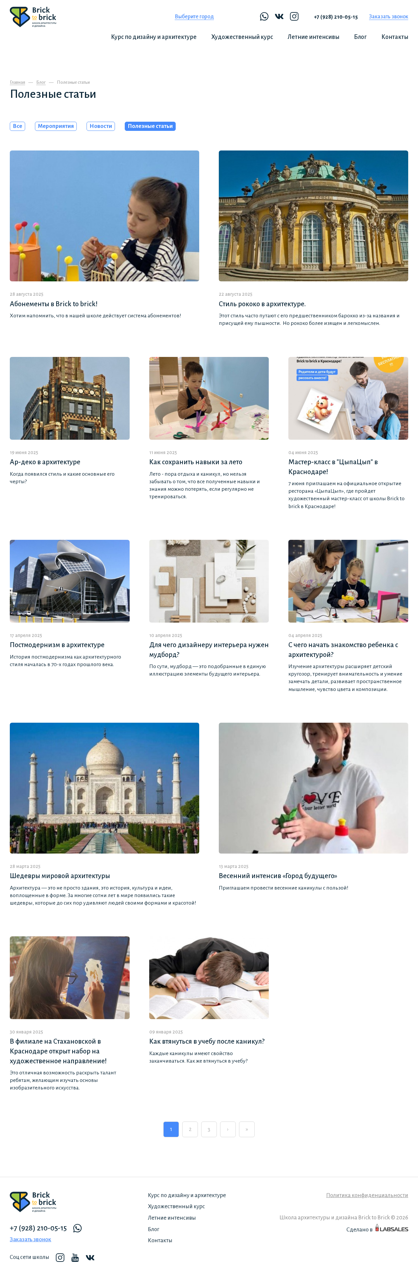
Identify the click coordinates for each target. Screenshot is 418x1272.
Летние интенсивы (313, 37)
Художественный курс (242, 37)
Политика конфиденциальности (367, 1195)
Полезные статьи (150, 126)
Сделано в (359, 1230)
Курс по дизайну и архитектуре (154, 37)
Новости (100, 126)
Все (17, 126)
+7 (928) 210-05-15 (336, 17)
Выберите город (194, 17)
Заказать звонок (388, 17)
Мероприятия (56, 126)
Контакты (394, 37)
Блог (360, 37)
